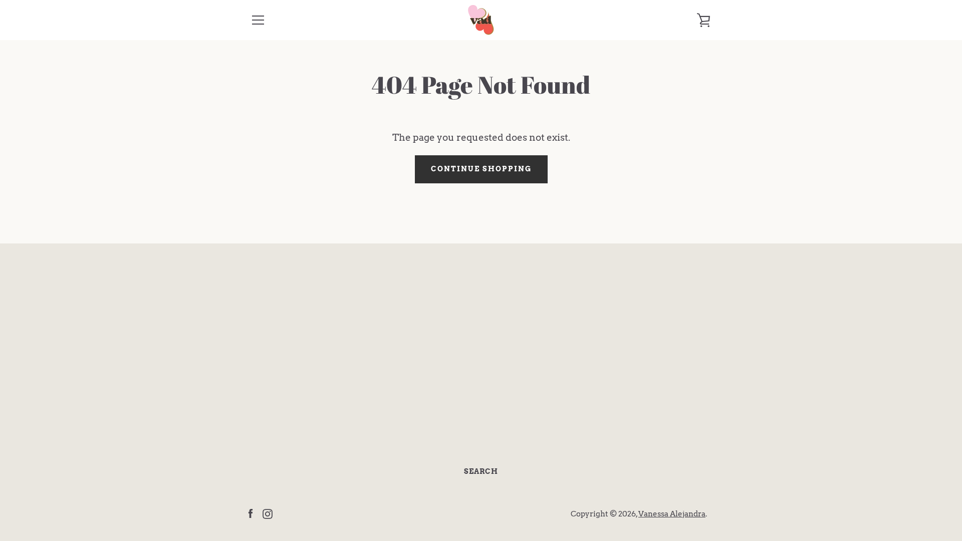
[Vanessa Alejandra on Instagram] (268, 513)
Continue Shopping (481, 168)
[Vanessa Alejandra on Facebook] (251, 513)
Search (481, 471)
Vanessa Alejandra (671, 513)
